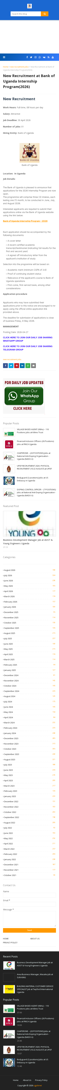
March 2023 (29, 785)
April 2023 (29, 780)
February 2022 (29, 854)
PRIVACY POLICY (10, 942)
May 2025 (29, 649)
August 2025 (29, 633)
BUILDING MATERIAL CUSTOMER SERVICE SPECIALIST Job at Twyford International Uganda (35, 989)
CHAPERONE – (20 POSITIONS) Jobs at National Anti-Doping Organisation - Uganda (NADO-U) (33, 456)
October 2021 (29, 875)
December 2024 (29, 675)
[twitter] (31, 57)
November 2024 (29, 680)
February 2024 (29, 728)
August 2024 (29, 696)
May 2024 (29, 712)
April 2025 (29, 654)
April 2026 (29, 591)
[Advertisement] (29, 37)
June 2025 (29, 643)
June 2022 (29, 833)
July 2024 (29, 701)
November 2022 (29, 806)
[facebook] (27, 57)
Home (5, 67)
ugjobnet (38, 1085)
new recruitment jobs (19, 67)
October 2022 (29, 812)
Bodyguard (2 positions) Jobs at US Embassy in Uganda (32, 479)
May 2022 (29, 838)
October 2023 (29, 748)
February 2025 (29, 664)
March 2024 (29, 722)
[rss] (48, 57)
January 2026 (29, 607)
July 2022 (29, 827)
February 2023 (29, 791)
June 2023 (29, 770)
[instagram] (35, 57)
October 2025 (29, 622)
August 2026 (29, 570)
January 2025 (29, 670)
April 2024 (29, 717)
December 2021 (29, 864)
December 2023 (29, 738)
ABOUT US (35, 938)
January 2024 (29, 733)
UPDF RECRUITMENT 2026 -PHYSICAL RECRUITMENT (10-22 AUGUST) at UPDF (34, 467)
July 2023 (29, 764)
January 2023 (29, 796)
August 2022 (29, 822)
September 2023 (29, 754)
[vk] (44, 57)
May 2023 (29, 775)
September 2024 (29, 691)
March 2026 (29, 596)
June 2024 (29, 707)
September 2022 (29, 817)
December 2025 (29, 612)
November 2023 (29, 743)
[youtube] (52, 57)
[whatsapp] (39, 57)
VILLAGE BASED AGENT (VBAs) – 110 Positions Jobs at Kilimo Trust (33, 431)
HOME (6, 938)
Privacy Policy (41, 1080)
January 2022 (29, 859)
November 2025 (29, 617)
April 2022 (29, 843)
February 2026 (29, 601)
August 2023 (29, 759)
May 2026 (29, 586)
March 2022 (29, 849)
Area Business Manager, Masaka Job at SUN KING (35, 976)
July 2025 (29, 638)
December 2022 (29, 801)
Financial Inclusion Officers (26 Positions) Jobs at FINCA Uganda (35, 443)
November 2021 (29, 870)
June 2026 (29, 580)
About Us (27, 1080)
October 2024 (29, 685)
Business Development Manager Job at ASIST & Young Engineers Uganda (28, 541)
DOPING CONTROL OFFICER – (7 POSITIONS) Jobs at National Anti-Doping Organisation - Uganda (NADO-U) (36, 492)
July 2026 (29, 575)
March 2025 (29, 659)
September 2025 (29, 628)
